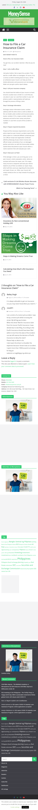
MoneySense (17, 51)
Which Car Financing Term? (25, 188)
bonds (29, 544)
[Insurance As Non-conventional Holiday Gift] (19, 199)
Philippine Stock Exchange (9, 562)
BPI (33, 544)
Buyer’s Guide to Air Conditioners (17, 701)
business (7, 547)
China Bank (20, 547)
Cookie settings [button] (15, 807)
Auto (5, 40)
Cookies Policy (5, 673)
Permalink (26, 297)
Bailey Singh (12, 294)
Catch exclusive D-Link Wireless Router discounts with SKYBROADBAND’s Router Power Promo (20, 182)
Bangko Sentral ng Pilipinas (20, 541)
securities (18, 565)
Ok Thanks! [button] (25, 807)
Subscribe (4, 782)
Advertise (4, 770)
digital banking (5, 550)
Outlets (3, 778)
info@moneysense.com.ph (13, 384)
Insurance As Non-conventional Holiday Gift (16, 222)
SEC (14, 565)
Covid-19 (27, 547)
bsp (2, 547)
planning (20, 562)
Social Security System (26, 568)
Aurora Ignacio (5, 542)
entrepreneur (15, 550)
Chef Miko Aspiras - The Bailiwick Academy (14, 684)
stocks (3, 571)
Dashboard (4, 785)
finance (27, 549)
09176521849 (10, 382)
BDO (17, 544)
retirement (9, 565)
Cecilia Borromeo (13, 547)
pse (30, 562)
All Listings (4, 789)
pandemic (8, 559)
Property (26, 562)
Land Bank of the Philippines (24, 555)
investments (5, 555)
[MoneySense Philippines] (3, 30)
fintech (31, 550)
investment (26, 553)
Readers (3, 774)
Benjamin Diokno (23, 544)
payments (14, 559)
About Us (4, 763)
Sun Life (7, 571)
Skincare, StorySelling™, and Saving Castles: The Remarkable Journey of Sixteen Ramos (21, 5)
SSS (35, 569)
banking (33, 542)
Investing (18, 552)
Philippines (23, 558)
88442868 (9, 380)
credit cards (33, 547)
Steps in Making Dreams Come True (18, 256)
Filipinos (22, 550)
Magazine (4, 767)
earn (10, 549)
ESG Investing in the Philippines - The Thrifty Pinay (16, 692)
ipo (10, 555)
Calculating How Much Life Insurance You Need (18, 270)
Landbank (14, 555)
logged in (13, 361)
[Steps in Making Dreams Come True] (19, 234)
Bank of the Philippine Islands (8, 544)
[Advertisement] (19, 443)
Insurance (11, 40)
